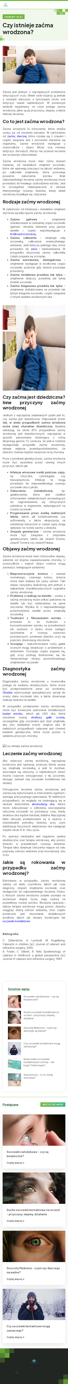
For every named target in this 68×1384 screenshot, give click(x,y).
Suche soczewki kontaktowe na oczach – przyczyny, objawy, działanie (41, 1015)
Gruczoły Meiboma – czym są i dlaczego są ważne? (40, 1029)
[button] (61, 5)
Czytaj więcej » (15, 1162)
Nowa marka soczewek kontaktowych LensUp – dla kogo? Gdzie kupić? (39, 1062)
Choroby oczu (14, 16)
